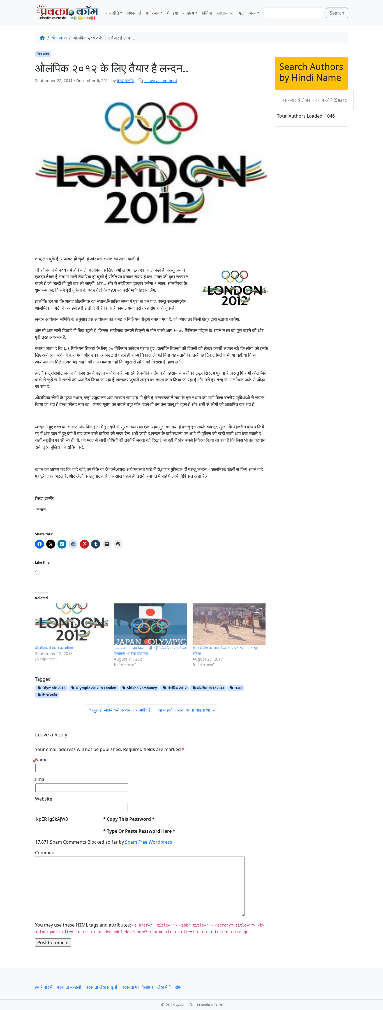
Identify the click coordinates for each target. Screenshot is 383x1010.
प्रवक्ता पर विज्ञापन (137, 987)
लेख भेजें (163, 987)
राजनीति (112, 13)
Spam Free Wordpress (148, 842)
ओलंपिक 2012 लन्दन (210, 687)
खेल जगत (59, 38)
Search (337, 13)
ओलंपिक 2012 (177, 687)
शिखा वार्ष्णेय (49, 694)
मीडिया (172, 13)
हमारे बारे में (43, 987)
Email (41, 779)
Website (43, 799)
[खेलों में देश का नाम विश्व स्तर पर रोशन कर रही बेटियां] (229, 624)
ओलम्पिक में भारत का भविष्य (54, 647)
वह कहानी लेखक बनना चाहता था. (184, 710)
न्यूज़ (240, 13)
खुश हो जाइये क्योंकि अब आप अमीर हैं (121, 710)
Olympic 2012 (53, 687)
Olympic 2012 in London (95, 687)
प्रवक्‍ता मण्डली (69, 987)
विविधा (207, 13)
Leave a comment (160, 80)
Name (41, 760)
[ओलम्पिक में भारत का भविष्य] (71, 624)
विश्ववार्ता (134, 13)
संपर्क (179, 987)
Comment (45, 853)
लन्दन (238, 687)
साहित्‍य (188, 13)
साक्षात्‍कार (225, 13)
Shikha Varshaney (141, 687)
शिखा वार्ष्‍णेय (125, 80)
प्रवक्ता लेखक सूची (101, 987)
